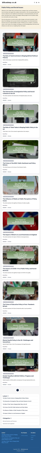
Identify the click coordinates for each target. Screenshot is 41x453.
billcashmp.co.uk (9, 2)
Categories (33, 435)
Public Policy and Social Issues (8, 53)
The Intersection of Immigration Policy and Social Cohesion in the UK (17, 401)
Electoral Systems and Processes (10, 421)
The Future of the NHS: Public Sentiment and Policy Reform (15, 407)
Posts (32, 437)
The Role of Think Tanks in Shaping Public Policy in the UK (15, 404)
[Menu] (38, 2)
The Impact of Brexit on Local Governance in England (20, 235)
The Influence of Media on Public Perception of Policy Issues (15, 410)
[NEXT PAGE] (23, 390)
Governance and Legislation (8, 423)
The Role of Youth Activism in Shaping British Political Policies (16, 398)
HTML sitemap (24, 435)
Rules (32, 439)
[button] (23, 390)
